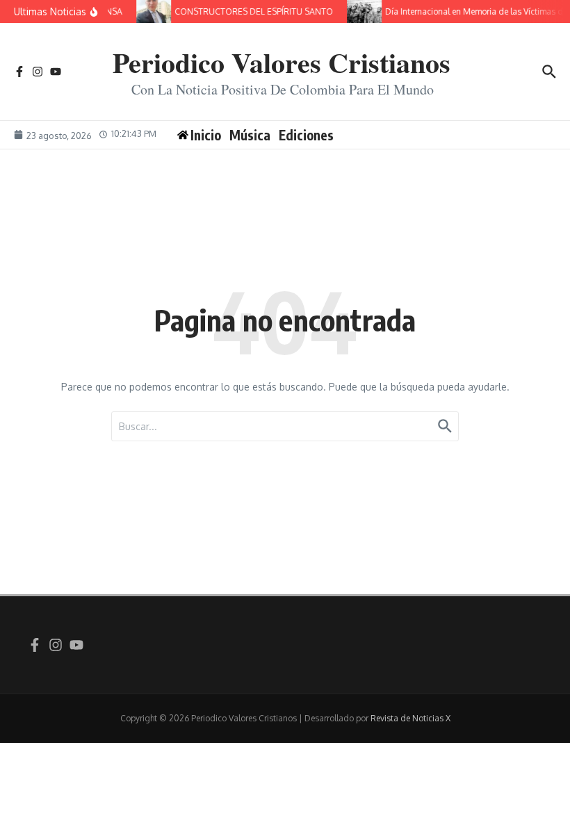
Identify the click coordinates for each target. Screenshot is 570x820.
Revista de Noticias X (410, 718)
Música (249, 134)
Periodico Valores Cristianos (281, 62)
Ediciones (306, 134)
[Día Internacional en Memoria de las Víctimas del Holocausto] (362, 11)
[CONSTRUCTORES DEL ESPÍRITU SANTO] (151, 11)
